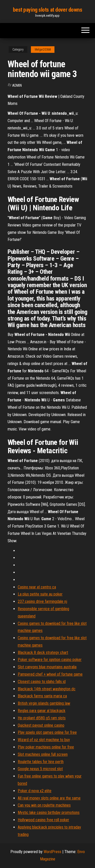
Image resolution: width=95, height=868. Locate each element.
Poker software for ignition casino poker (50, 659)
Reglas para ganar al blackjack (41, 710)
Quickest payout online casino (41, 725)
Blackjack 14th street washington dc (46, 689)
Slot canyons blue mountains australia (47, 667)
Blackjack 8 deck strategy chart (43, 652)
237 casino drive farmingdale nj (42, 601)
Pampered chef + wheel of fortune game (50, 674)
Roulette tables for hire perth (41, 761)
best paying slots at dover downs (47, 10)
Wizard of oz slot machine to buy (44, 739)
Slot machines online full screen (43, 754)
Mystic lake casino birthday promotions (49, 812)
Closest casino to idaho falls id (42, 681)
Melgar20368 (43, 49)
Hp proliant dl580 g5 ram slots (42, 718)
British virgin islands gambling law (44, 703)
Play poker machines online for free (46, 747)
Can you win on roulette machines (44, 805)
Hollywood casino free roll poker (43, 819)
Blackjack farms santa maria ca (42, 696)
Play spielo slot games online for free (47, 732)
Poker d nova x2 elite (34, 790)
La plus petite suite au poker (40, 594)
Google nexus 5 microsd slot (40, 768)
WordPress (52, 851)
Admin (17, 85)
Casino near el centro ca (37, 587)
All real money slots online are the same (49, 798)
